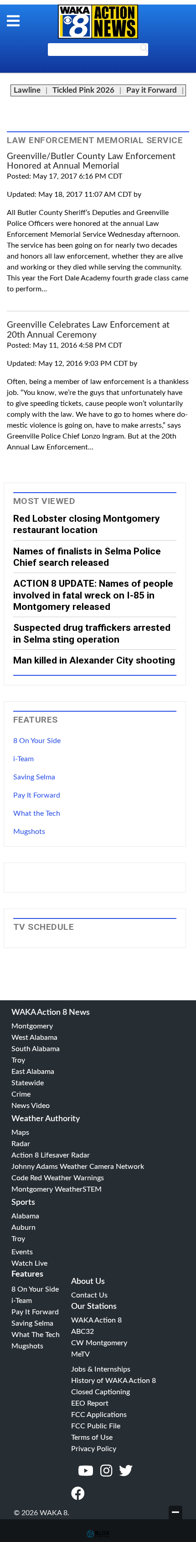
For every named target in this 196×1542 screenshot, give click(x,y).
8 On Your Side (37, 740)
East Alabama (32, 1071)
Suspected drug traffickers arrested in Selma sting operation (91, 633)
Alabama (25, 1216)
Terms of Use (92, 1437)
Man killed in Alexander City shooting (94, 660)
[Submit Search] (144, 50)
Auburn (23, 1227)
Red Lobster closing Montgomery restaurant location (86, 524)
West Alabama (34, 1037)
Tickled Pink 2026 (83, 90)
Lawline (27, 90)
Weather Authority (45, 1119)
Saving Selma (34, 777)
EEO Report (89, 1403)
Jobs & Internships (100, 1369)
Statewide (27, 1083)
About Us (88, 1282)
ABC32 (82, 1331)
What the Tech (36, 813)
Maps (20, 1132)
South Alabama (35, 1049)
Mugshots (29, 831)
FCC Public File (95, 1426)
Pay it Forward (151, 90)
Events (22, 1252)
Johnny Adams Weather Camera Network (77, 1166)
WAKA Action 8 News (50, 1012)
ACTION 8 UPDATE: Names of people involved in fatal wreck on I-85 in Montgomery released (93, 595)
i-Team (23, 759)
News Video (30, 1105)
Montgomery (32, 1026)
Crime (21, 1094)
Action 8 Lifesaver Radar (50, 1155)
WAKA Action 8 (96, 1320)
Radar (20, 1144)
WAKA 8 (98, 22)
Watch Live (29, 1263)
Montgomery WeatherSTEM (56, 1189)
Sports (23, 1202)
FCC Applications (99, 1414)
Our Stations (94, 1306)
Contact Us (89, 1295)
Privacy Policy (93, 1448)
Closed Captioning (100, 1392)
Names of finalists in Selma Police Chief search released (87, 556)
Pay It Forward (36, 795)
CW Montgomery (99, 1343)
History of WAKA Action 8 (113, 1380)
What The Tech (35, 1334)
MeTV (80, 1354)
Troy (18, 1060)
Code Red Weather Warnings (57, 1178)
